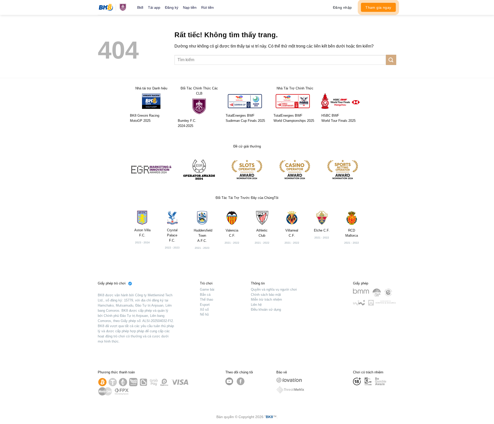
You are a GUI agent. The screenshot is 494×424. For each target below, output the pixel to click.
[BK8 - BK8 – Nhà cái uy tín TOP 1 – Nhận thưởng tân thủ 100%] (113, 7)
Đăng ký (171, 7)
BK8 (269, 417)
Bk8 (140, 7)
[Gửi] (391, 60)
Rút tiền (207, 7)
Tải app (154, 7)
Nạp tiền (190, 7)
